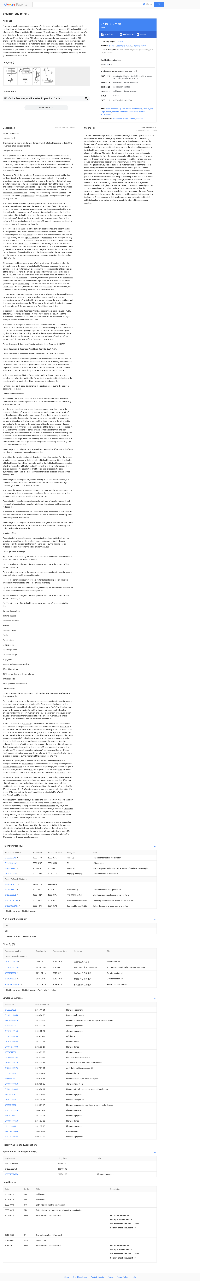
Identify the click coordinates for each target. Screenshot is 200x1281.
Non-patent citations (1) (132, 109)
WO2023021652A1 (13, 984)
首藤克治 (121, 45)
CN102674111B (11, 967)
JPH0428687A (11, 890)
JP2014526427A (11, 1020)
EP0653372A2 (11, 858)
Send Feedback (80, 1277)
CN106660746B (11, 1057)
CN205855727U (11, 1068)
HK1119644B (10, 1126)
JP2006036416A (11, 1137)
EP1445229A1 (11, 868)
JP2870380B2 (11, 895)
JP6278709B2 (11, 973)
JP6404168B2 (11, 979)
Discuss (139, 118)
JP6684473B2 (10, 1079)
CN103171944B (11, 1063)
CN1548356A (10, 874)
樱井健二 (112, 45)
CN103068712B (11, 1121)
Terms (110, 1277)
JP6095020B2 (10, 1094)
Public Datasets (97, 1277)
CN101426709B (11, 1047)
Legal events (106, 112)
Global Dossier (129, 118)
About (66, 1277)
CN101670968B (11, 1042)
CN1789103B (10, 1073)
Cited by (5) (148, 109)
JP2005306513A (11, 1110)
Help (134, 1277)
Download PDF (110, 34)
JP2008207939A (11, 1131)
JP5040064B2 (10, 1116)
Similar (143, 34)
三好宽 (128, 45)
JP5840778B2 (10, 1052)
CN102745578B (11, 1036)
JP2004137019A (12, 906)
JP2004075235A (12, 901)
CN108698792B (11, 1084)
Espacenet (117, 118)
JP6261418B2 (10, 1105)
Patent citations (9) (113, 109)
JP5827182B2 (10, 1026)
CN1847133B (10, 1100)
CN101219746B (11, 1031)
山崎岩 (143, 45)
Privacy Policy (122, 1277)
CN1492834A (10, 863)
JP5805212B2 (10, 1010)
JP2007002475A (11, 1174)
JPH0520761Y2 (11, 884)
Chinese (119, 41)
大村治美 (136, 45)
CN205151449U (11, 1089)
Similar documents (120, 112)
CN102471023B (11, 961)
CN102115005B (11, 1015)
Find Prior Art (128, 34)
